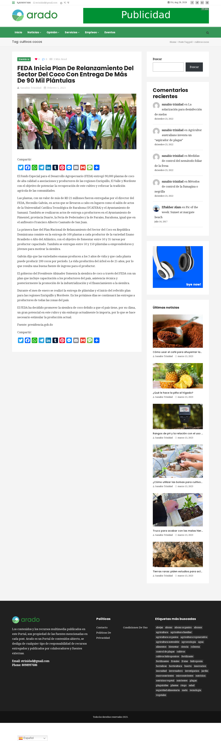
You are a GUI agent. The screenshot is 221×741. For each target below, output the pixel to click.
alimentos (161, 646)
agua (200, 642)
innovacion (200, 666)
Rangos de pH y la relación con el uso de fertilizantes (186, 433)
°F (68, 3)
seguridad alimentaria (168, 690)
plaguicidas (162, 685)
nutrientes (182, 680)
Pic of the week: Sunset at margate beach (176, 212)
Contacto (102, 627)
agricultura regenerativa (194, 637)
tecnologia (195, 690)
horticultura (175, 666)
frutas (185, 661)
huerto (188, 666)
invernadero (176, 671)
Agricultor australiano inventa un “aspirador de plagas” (178, 135)
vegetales (161, 695)
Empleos (91, 32)
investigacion (192, 671)
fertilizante (187, 656)
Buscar (157, 59)
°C (65, 3)
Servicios (71, 32)
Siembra (24, 59)
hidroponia (196, 661)
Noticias (33, 32)
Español (28, 738)
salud (191, 685)
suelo (185, 690)
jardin (204, 671)
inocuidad (161, 671)
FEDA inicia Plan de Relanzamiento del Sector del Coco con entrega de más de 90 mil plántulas (75, 74)
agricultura (162, 632)
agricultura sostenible (167, 642)
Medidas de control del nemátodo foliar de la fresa (178, 160)
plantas (174, 685)
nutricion (200, 675)
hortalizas (161, 666)
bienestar (174, 646)
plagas (193, 680)
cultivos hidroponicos (167, 656)
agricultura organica (167, 637)
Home (173, 42)
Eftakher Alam (171, 207)
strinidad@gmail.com (46, 3)
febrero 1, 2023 (56, 87)
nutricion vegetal (165, 680)
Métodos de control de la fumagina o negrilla (177, 186)
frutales (175, 661)
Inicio (18, 32)
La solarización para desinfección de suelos (178, 109)
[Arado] (34, 15)
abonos (198, 627)
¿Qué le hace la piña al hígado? (173, 392)
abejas (159, 627)
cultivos (181, 651)
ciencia (184, 646)
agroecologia (189, 642)
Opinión (52, 32)
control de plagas (165, 651)
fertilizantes (162, 661)
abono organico (183, 627)
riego (183, 685)
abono (168, 627)
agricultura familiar (181, 632)
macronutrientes (165, 675)
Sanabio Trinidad (30, 87)
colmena (195, 646)
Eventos (109, 32)
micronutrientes (184, 675)
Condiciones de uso (135, 627)
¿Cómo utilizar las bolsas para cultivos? (178, 482)
